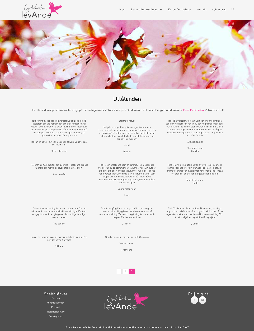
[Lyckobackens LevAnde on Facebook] (194, 300)
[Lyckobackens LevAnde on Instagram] (202, 300)
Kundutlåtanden (55, 302)
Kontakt (55, 307)
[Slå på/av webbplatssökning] (233, 9)
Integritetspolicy (55, 311)
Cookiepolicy (56, 316)
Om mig (55, 298)
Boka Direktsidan (193, 110)
